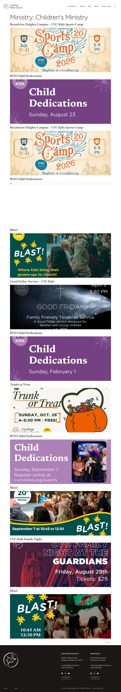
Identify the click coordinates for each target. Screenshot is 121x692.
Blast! (14, 230)
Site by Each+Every (98, 688)
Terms (16, 688)
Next (108, 642)
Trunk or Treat (20, 384)
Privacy (6, 688)
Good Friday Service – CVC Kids (32, 281)
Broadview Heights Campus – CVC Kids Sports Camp (46, 24)
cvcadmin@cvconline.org (70, 665)
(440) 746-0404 (67, 667)
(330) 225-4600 (96, 667)
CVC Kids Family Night (26, 539)
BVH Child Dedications (26, 76)
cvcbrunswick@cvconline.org (100, 665)
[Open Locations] (76, 6)
